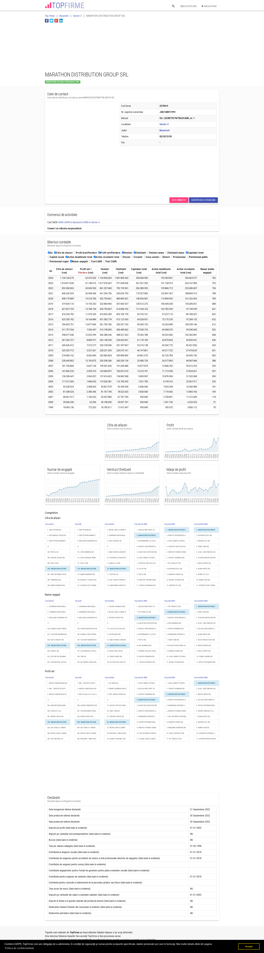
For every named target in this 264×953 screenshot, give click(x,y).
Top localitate (109, 524)
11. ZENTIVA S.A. (113, 574)
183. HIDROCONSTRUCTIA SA (87, 629)
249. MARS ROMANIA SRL (56, 585)
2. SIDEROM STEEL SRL (204, 535)
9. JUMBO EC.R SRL (113, 563)
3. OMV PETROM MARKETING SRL (58, 541)
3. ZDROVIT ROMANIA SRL (146, 694)
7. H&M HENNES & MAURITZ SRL (118, 552)
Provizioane (179, 257)
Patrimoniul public (198, 257)
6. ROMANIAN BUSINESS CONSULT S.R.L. (178, 634)
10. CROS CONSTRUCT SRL (175, 733)
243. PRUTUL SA (52, 552)
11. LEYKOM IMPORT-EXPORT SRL (207, 739)
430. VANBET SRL (53, 651)
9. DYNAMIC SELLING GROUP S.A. (148, 651)
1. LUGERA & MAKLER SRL (116, 606)
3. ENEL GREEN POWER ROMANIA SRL (118, 694)
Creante (138, 257)
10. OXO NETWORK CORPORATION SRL (148, 733)
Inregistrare (210, 6)
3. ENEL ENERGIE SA (114, 541)
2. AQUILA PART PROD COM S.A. (148, 689)
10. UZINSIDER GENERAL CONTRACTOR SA (207, 733)
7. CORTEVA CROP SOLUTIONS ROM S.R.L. (148, 563)
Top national (49, 524)
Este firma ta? (179, 200)
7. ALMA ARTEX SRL (203, 716)
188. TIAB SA (81, 657)
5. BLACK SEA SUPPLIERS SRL (147, 552)
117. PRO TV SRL (82, 563)
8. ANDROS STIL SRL (203, 722)
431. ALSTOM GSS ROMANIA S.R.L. (58, 657)
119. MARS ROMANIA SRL (86, 574)
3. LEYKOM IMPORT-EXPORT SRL (207, 618)
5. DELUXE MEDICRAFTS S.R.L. (206, 629)
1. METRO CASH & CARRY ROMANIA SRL (118, 530)
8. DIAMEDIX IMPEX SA (175, 722)
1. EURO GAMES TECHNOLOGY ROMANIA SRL (148, 683)
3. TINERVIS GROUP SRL (115, 618)
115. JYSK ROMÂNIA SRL (85, 552)
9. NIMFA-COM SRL (202, 728)
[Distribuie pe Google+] (56, 20)
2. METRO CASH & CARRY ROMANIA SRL (118, 612)
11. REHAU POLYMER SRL (175, 662)
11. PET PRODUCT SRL (174, 739)
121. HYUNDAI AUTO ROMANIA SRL (88, 585)
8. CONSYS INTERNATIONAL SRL (147, 722)
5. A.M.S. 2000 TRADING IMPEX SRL (207, 552)
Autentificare (190, 6)
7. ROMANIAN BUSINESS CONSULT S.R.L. (148, 716)
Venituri (128, 252)
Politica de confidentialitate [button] (19, 948)
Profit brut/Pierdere (86, 252)
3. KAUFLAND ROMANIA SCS (87, 541)
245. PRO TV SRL (53, 563)
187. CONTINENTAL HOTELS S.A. (88, 651)
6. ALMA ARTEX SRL (203, 634)
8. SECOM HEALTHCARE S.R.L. (177, 645)
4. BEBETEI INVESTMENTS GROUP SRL (148, 547)
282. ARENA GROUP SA (85, 716)
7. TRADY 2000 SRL (173, 640)
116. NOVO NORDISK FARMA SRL (88, 558)
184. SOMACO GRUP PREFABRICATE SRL (88, 634)
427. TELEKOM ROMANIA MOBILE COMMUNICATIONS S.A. (58, 634)
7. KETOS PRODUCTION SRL (205, 640)
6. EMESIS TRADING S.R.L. (205, 711)
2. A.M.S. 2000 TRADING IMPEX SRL (207, 689)
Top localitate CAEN (201, 524)
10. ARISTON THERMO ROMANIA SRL (148, 580)
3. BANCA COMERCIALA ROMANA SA (58, 694)
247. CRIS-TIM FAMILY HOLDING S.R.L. (58, 574)
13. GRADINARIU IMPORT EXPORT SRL (118, 585)
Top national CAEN (140, 524)
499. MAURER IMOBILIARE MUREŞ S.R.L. (58, 705)
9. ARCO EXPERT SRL (203, 651)
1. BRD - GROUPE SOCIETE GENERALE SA (88, 683)
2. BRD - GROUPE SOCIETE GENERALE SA (58, 689)
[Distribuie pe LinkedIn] (61, 20)
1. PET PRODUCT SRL (174, 606)
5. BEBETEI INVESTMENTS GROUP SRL (148, 629)
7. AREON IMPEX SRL (203, 563)
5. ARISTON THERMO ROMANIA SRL (178, 552)
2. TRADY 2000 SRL (202, 612)
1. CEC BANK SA (112, 683)
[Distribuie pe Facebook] (47, 20)
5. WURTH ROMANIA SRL (175, 629)
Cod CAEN (96, 261)
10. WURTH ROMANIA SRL (146, 657)
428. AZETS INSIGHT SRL (55, 640)
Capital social (57, 257)
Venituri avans (156, 252)
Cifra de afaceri (64, 252)
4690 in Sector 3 (92, 222)
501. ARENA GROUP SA (55, 716)
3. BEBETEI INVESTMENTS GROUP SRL (178, 618)
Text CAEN (111, 261)
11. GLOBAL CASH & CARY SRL (147, 739)
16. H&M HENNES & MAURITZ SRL (118, 640)
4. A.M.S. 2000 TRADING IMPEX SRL (207, 623)
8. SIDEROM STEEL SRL (174, 569)
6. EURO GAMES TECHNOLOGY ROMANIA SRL (148, 558)
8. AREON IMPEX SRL (203, 645)
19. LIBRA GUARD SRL (114, 657)
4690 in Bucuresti (73, 222)
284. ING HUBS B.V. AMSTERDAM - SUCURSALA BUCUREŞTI (88, 728)
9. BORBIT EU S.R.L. (203, 574)
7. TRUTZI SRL (141, 640)
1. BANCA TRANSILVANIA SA (57, 683)
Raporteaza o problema (203, 200)
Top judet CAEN (169, 524)
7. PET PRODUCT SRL (174, 563)
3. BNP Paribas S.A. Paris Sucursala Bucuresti (88, 694)
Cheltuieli (141, 252)
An (51, 252)
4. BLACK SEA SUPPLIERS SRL (147, 623)
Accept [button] (249, 946)
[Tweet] (51, 20)
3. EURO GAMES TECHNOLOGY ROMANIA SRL (178, 541)
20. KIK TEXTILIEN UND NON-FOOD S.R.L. (118, 662)
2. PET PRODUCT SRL (144, 612)
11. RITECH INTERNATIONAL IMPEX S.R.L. (207, 662)
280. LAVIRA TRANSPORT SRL (87, 705)
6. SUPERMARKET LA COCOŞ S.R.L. (148, 634)
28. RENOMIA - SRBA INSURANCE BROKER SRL (118, 733)
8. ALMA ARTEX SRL (203, 569)
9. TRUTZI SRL (141, 574)
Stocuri (126, 257)
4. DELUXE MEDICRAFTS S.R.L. (206, 700)
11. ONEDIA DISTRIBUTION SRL (147, 662)
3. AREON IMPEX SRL (203, 694)
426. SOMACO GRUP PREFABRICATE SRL (58, 629)
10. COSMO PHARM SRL (204, 657)
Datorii (166, 257)
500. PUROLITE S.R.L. (54, 711)
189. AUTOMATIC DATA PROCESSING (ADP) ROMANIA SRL (88, 662)
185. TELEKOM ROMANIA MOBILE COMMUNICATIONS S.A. (88, 640)
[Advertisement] (100, 46)
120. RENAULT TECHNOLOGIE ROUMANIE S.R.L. (88, 580)
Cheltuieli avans (176, 252)
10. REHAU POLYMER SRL (175, 580)
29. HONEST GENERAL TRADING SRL (118, 739)
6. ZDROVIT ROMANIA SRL (176, 558)
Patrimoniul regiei (59, 261)
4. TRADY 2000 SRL (202, 547)
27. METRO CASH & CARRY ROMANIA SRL (118, 728)
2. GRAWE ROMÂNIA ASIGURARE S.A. (118, 689)
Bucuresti (165, 130)
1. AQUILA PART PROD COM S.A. (148, 530)
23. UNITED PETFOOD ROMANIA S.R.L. (118, 705)
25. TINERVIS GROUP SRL (115, 716)
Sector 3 (164, 124)
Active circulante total (107, 257)
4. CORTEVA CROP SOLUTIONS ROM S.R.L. (178, 547)
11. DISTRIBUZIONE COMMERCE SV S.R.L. (207, 585)
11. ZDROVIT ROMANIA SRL (146, 585)
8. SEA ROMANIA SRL (144, 645)
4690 (60, 222)
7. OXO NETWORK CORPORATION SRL (178, 716)
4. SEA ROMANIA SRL (174, 623)
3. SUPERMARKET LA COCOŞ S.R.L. (148, 541)
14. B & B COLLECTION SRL (116, 629)
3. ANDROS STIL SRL (203, 541)
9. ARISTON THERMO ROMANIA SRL (148, 728)
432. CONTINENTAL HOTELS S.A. (58, 662)
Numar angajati (80, 261)
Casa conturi (152, 257)
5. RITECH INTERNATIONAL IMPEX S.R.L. (207, 705)
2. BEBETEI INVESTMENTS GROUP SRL (178, 535)
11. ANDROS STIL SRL (174, 585)
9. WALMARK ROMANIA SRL (176, 728)
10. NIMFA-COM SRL (203, 580)
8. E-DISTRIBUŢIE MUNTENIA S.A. (118, 558)
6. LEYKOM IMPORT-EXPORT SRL (207, 558)
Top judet (78, 524)
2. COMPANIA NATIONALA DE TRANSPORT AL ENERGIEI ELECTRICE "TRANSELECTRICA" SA (118, 535)
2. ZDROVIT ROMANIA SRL (176, 689)
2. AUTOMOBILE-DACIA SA (56, 535)
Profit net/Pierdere (110, 252)
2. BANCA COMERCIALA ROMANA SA (88, 689)
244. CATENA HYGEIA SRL (56, 558)
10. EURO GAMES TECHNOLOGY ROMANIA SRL (178, 657)
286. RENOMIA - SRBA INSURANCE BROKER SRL (88, 739)
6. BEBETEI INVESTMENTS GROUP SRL (148, 711)
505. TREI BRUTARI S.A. (55, 739)
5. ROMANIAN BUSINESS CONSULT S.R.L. (178, 705)
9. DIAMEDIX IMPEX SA (175, 574)
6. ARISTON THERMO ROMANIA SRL (178, 711)
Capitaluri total (196, 252)
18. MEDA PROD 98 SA (115, 651)
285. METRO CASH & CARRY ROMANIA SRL (88, 733)
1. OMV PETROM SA (54, 530)
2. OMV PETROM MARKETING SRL (88, 535)
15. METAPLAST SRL (114, 634)
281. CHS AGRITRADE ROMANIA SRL (88, 711)
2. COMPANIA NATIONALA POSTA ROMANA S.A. (58, 612)
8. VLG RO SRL (142, 569)
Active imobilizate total (80, 257)
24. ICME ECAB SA (113, 711)
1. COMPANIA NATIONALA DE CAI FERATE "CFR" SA (58, 606)
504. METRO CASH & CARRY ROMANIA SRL (58, 733)
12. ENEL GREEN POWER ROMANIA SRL (118, 580)
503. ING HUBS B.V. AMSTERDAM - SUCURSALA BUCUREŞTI (58, 728)
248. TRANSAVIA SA (54, 580)
